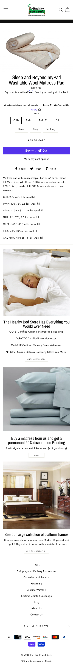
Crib (15, 120)
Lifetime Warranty (36, 590)
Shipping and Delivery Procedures (36, 571)
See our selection (36, 551)
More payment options (36, 159)
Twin (28, 120)
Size (36, 113)
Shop (36, 455)
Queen (21, 129)
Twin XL (43, 120)
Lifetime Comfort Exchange (36, 596)
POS (23, 660)
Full (57, 120)
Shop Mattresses (36, 359)
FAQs (36, 565)
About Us (36, 608)
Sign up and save (36, 626)
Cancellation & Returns (36, 577)
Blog (36, 602)
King (35, 129)
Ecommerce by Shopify (41, 660)
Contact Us (36, 614)
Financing (36, 583)
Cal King (50, 129)
